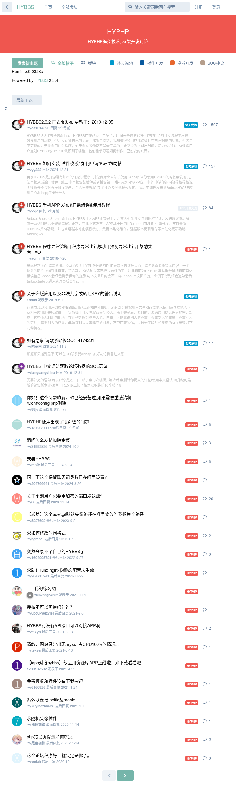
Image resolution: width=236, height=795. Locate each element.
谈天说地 (125, 63)
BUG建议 (216, 63)
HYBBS (25, 6)
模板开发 (185, 63)
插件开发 (155, 63)
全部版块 (69, 7)
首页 (48, 7)
